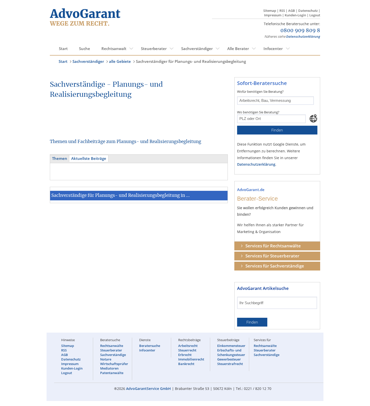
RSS (282, 10)
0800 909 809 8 (300, 30)
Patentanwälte (111, 373)
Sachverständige (113, 354)
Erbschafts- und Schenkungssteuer (231, 352)
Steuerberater (154, 48)
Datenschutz (308, 10)
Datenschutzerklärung (303, 36)
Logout (314, 15)
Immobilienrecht (191, 359)
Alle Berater (238, 48)
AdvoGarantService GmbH (148, 388)
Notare (105, 359)
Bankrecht (186, 364)
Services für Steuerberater (272, 256)
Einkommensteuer (231, 345)
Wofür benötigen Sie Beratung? (260, 91)
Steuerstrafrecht (230, 364)
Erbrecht (185, 354)
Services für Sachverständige (274, 266)
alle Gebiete (120, 61)
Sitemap (269, 10)
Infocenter (273, 48)
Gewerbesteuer (229, 359)
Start (63, 48)
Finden (277, 130)
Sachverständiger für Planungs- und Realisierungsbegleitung (191, 61)
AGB (291, 10)
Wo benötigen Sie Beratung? (258, 112)
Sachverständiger (197, 48)
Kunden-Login (295, 15)
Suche (84, 48)
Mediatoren (109, 368)
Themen (59, 158)
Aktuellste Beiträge (88, 158)
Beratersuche (149, 345)
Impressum (272, 15)
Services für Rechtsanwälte (273, 246)
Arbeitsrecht (188, 345)
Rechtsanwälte (111, 345)
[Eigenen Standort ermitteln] (313, 118)
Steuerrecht (187, 350)
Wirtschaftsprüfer (114, 364)
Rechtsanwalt (113, 48)
